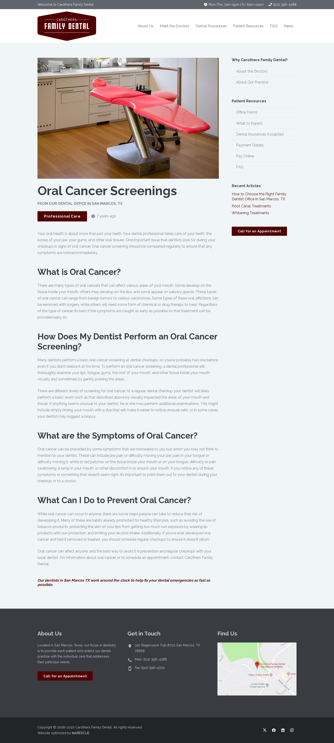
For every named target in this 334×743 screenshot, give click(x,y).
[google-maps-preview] (257, 669)
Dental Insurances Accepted (260, 134)
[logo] (66, 26)
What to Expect (249, 123)
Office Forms (246, 112)
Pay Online (245, 156)
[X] (264, 730)
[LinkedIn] (282, 730)
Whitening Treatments (250, 213)
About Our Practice (252, 82)
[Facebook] (273, 730)
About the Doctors (251, 71)
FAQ (240, 167)
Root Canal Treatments (251, 206)
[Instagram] (292, 730)
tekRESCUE (80, 733)
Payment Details (250, 145)
